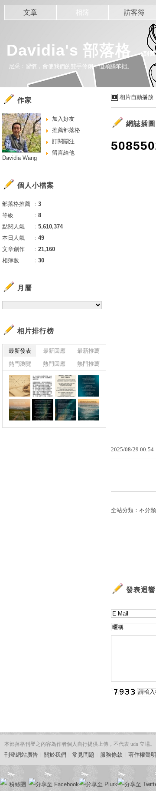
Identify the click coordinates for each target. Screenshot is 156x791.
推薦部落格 (66, 130)
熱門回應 (54, 364)
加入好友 (63, 119)
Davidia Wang (19, 158)
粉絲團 (17, 784)
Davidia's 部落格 (68, 50)
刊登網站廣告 (21, 754)
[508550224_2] (88, 386)
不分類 (147, 510)
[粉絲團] (3, 781)
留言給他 (63, 152)
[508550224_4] (42, 386)
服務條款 (111, 754)
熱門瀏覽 (20, 364)
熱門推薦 (88, 364)
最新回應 (54, 351)
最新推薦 (88, 351)
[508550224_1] (19, 386)
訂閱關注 (63, 141)
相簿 (82, 12)
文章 (30, 12)
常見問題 (83, 754)
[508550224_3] (65, 386)
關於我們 (55, 754)
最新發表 (20, 351)
